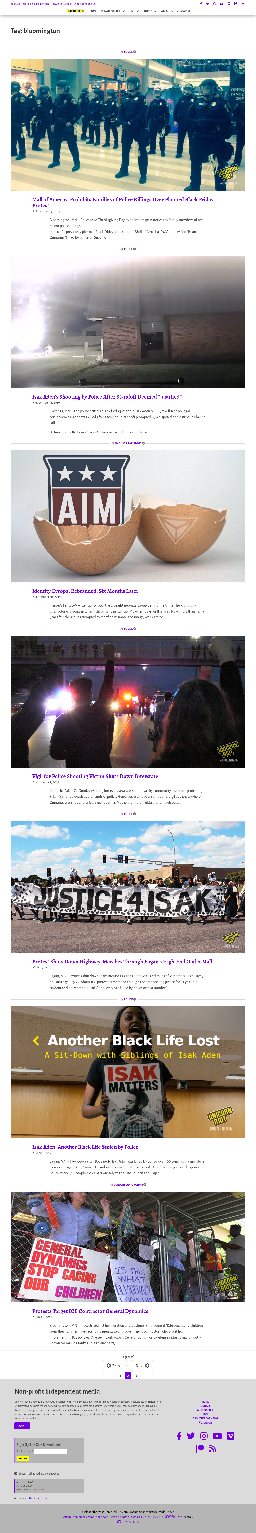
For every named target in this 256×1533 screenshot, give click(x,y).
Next (139, 1365)
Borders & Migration (128, 1184)
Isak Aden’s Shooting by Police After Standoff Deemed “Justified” (107, 396)
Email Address (24, 1451)
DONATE (22, 1425)
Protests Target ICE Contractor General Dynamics (90, 1311)
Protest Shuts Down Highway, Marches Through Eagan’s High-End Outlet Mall (122, 961)
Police (128, 51)
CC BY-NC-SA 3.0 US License (162, 1517)
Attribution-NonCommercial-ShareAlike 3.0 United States (100, 1517)
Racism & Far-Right (128, 443)
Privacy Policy (130, 1522)
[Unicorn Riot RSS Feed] (243, 3)
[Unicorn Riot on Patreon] (235, 3)
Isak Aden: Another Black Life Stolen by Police (85, 1147)
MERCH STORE (205, 1410)
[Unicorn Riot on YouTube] (221, 3)
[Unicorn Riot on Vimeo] (229, 3)
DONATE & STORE (111, 11)
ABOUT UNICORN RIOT (205, 1418)
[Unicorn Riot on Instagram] (214, 3)
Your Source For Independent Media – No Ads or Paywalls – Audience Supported (53, 3)
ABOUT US (167, 11)
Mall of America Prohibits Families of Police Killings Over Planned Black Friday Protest (123, 202)
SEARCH (185, 11)
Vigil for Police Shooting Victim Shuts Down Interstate (95, 776)
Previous (119, 1365)
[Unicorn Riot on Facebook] (201, 3)
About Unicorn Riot (39, 1498)
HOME (93, 11)
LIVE (132, 11)
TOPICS (148, 11)
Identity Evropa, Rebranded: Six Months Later (85, 591)
